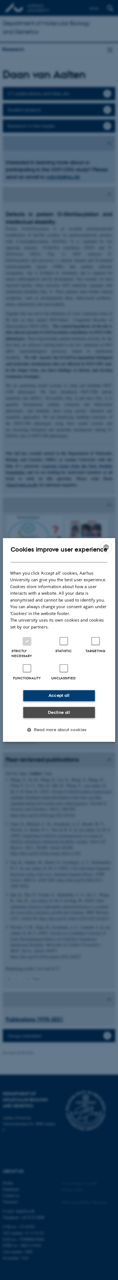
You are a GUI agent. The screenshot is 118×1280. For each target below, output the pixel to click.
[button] (59, 729)
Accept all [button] (59, 695)
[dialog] (59, 640)
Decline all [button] (59, 712)
